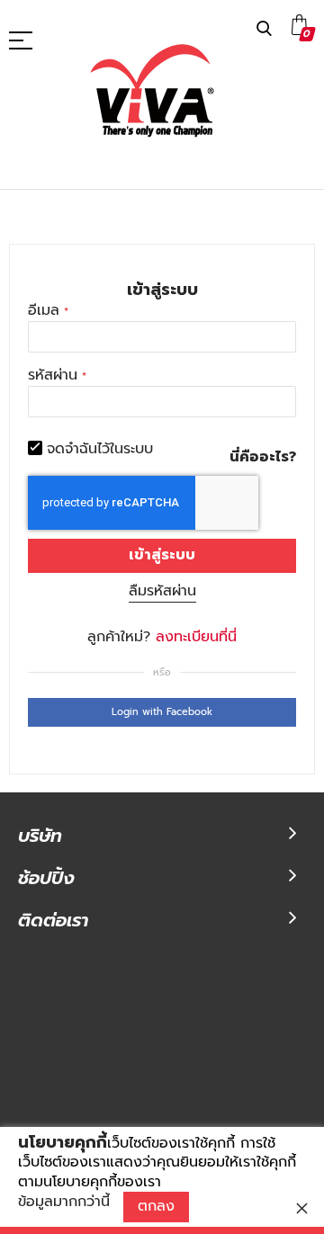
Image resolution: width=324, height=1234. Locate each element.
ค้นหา (264, 29)
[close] (301, 1207)
